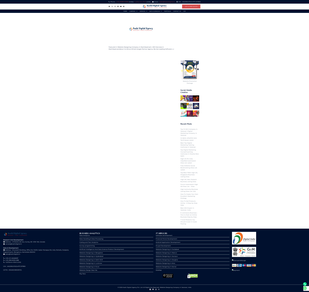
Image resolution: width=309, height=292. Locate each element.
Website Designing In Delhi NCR (91, 260)
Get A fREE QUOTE (191, 6)
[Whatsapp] (305, 288)
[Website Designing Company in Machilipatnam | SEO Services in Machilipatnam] (141, 29)
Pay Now (83, 274)
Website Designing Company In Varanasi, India (175, 287)
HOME (125, 11)
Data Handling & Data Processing (91, 239)
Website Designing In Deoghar (167, 260)
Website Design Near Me (88, 270)
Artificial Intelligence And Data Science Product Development (102, 249)
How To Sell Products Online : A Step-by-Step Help (188, 203)
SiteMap (159, 270)
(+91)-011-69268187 (11, 258)
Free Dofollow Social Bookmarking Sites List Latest (188, 168)
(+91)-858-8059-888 (12, 260)
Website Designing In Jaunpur (167, 256)
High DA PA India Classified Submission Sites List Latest (188, 161)
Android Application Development (168, 242)
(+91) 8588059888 (122, 2)
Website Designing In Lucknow (91, 263)
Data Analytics (85, 235)
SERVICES (142, 11)
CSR (184, 11)
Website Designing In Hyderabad (91, 256)
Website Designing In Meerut (166, 253)
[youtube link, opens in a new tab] (121, 6)
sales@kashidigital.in (12, 254)
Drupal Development (163, 246)
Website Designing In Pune (89, 267)
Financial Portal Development (166, 239)
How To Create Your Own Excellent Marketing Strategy (189, 196)
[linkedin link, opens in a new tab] (118, 6)
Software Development (164, 235)
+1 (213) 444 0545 (140, 2)
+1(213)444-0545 (11, 262)
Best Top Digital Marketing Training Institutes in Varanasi (188, 145)
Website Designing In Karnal (166, 267)
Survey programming (87, 246)
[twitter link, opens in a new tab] (112, 6)
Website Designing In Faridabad (167, 249)
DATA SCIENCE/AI (155, 11)
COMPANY (132, 11)
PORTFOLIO (167, 11)
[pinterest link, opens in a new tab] (123, 6)
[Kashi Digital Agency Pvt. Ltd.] (154, 6)
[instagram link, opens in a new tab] (115, 6)
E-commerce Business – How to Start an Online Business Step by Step (189, 215)
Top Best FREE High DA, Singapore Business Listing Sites (189, 175)
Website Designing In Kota (165, 263)
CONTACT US (177, 11)
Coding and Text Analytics (89, 242)
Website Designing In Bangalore (91, 253)
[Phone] (305, 284)
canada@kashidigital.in (13, 244)
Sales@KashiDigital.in (167, 2)
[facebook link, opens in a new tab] (109, 6)
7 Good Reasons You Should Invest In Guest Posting (188, 222)
